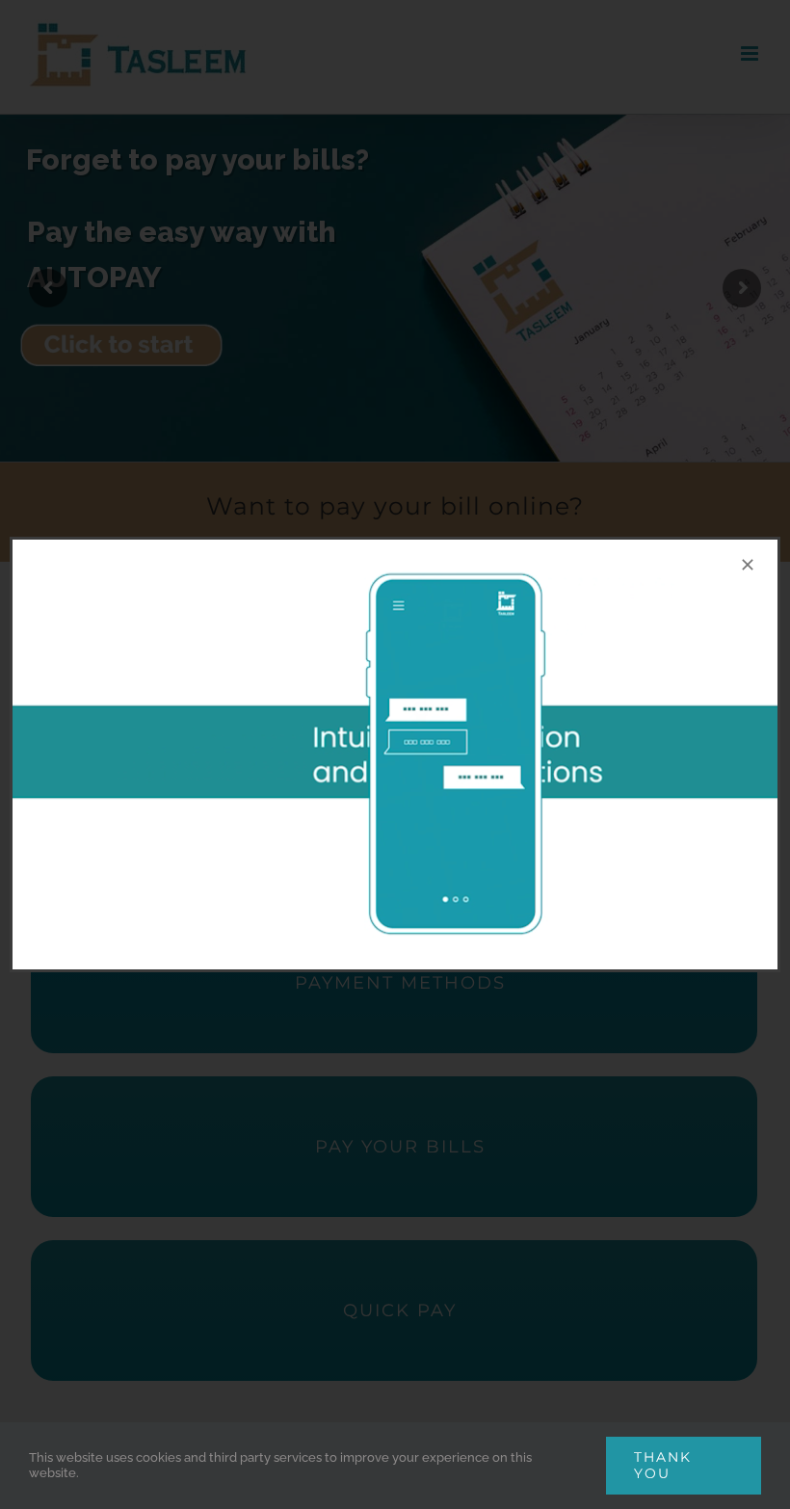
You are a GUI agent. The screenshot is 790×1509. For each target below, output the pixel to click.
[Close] (747, 564)
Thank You (663, 1465)
